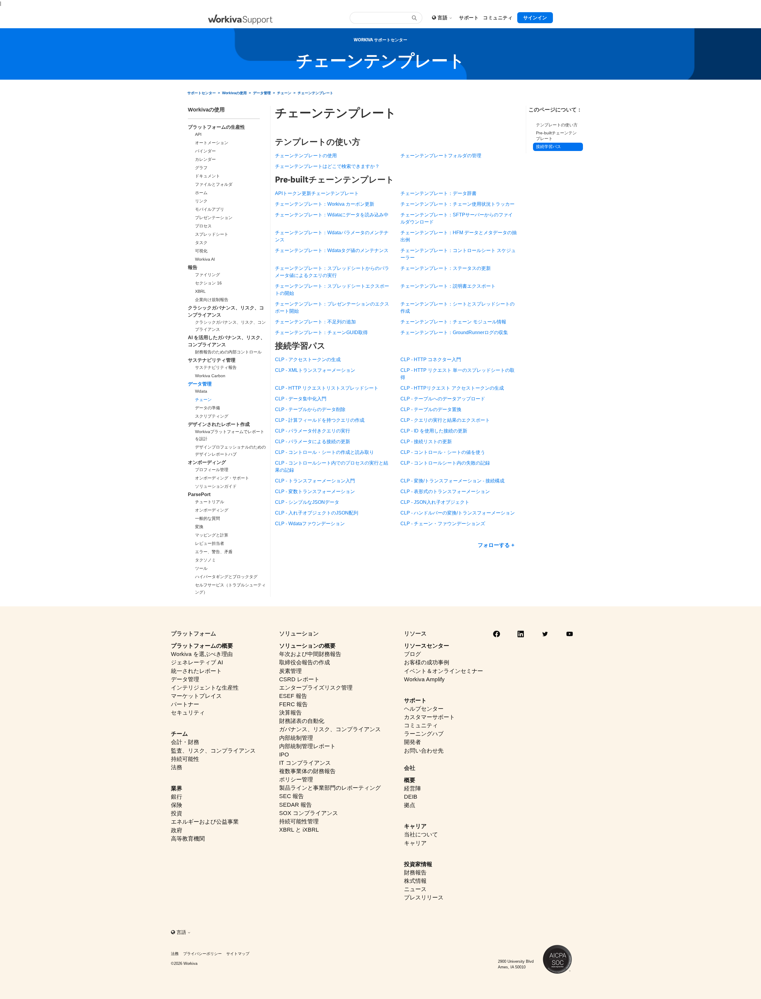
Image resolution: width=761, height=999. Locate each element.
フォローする (494, 545)
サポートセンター (201, 93)
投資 (176, 813)
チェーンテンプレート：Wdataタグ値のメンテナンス (332, 250)
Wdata (201, 391)
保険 (176, 805)
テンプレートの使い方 (557, 124)
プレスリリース (424, 897)
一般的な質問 (207, 518)
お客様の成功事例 (426, 662)
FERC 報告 (293, 704)
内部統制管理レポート (307, 746)
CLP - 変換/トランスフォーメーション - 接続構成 (452, 480)
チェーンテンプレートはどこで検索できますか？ (327, 166)
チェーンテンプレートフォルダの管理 (440, 155)
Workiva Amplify (424, 679)
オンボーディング (207, 462)
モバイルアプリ (209, 209)
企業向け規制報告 (211, 299)
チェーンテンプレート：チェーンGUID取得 (321, 332)
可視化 (201, 250)
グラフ (201, 167)
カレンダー (205, 159)
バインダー (205, 151)
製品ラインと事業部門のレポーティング (330, 788)
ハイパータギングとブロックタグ (226, 576)
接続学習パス (548, 146)
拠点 (409, 805)
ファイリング (207, 274)
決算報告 (290, 712)
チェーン (284, 93)
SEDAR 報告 (295, 805)
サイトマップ (237, 953)
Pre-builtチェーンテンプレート (556, 135)
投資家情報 (418, 864)
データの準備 (207, 407)
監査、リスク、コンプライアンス (213, 751)
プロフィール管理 (211, 469)
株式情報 (415, 881)
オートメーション (211, 142)
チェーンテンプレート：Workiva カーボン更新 (324, 204)
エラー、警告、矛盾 (213, 551)
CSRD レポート (299, 679)
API (198, 134)
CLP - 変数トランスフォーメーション (315, 491)
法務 (176, 767)
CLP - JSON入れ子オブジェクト (434, 502)
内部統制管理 (296, 738)
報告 (192, 267)
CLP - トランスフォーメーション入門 (315, 480)
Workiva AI (205, 259)
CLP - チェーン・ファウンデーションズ (442, 523)
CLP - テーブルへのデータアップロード (442, 398)
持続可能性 (185, 759)
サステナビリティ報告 (216, 367)
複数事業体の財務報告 (307, 771)
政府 (176, 830)
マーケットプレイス (196, 696)
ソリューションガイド (216, 486)
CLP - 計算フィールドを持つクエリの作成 (319, 420)
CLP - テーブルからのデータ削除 (310, 409)
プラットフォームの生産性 (216, 127)
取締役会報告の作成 (304, 662)
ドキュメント (207, 176)
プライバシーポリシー (202, 953)
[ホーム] (240, 19)
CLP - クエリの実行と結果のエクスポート (445, 420)
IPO (284, 754)
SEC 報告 (291, 796)
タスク (201, 242)
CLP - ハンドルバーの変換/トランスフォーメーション (457, 512)
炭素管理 (290, 671)
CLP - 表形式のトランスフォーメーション (445, 491)
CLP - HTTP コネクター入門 (430, 359)
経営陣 (412, 788)
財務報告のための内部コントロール (228, 352)
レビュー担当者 (209, 543)
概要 (409, 780)
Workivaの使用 (234, 93)
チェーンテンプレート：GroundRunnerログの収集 (454, 332)
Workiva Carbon (210, 375)
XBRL (200, 291)
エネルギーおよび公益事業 (205, 822)
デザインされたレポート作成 (219, 424)
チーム (179, 734)
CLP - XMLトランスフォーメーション (315, 370)
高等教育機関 (188, 839)
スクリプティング (211, 416)
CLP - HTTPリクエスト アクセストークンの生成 (452, 388)
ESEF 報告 (293, 696)
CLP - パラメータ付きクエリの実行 (312, 430)
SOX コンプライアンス (308, 813)
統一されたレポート (196, 671)
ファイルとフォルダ (213, 184)
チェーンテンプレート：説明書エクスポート (448, 286)
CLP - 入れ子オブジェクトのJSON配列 (316, 512)
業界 (176, 788)
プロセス (203, 226)
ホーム (201, 192)
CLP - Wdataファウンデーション (310, 523)
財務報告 (415, 872)
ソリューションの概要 (307, 646)
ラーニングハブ (424, 734)
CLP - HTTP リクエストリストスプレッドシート (326, 388)
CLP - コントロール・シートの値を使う (442, 452)
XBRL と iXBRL (299, 830)
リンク (201, 201)
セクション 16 (208, 283)
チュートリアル (209, 501)
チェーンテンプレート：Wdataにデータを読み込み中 (332, 214)
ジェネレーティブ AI (197, 662)
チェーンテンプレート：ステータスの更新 (445, 268)
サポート (415, 700)
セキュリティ (188, 712)
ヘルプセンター (424, 709)
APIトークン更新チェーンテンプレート (317, 193)
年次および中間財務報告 (310, 654)
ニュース (415, 889)
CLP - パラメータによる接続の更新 (312, 441)
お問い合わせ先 (424, 751)
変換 (199, 526)
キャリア (415, 826)
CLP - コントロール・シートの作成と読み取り (324, 452)
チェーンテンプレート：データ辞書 (438, 193)
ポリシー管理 (296, 779)
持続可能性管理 (299, 821)
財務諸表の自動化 (301, 721)
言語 (443, 17)
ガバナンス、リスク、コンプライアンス (330, 729)
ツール (201, 568)
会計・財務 (185, 742)
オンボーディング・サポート (222, 478)
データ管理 (262, 93)
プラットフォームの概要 (202, 646)
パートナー (185, 704)
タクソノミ (205, 560)
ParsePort (199, 494)
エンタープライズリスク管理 (316, 688)
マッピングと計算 (211, 535)
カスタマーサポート (429, 717)
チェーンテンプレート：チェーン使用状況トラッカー (457, 204)
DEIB (410, 797)
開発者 (412, 742)
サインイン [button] (535, 18)
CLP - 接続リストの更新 (426, 441)
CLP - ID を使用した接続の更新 (433, 430)
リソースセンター (426, 646)
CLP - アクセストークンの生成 (308, 359)
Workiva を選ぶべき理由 (202, 654)
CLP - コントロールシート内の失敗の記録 (445, 462)
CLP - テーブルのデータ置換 (430, 409)
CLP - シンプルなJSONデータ (307, 502)
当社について (421, 834)
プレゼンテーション (213, 217)
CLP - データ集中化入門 (300, 398)
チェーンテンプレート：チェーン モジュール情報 (453, 321)
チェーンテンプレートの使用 (306, 155)
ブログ (412, 654)
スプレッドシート (211, 234)
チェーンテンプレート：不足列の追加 (315, 321)
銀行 (176, 797)
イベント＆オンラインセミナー (443, 671)
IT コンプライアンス (305, 763)
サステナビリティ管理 (211, 360)
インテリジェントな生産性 (205, 688)
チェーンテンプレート (315, 93)
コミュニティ (421, 725)
